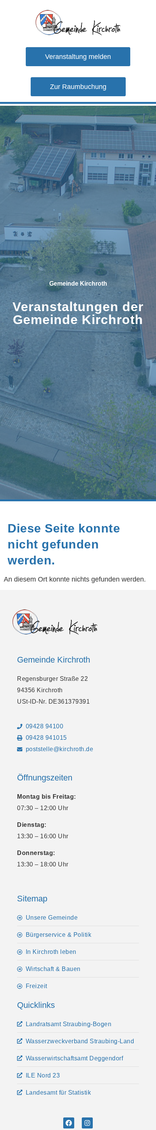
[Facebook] (68, 1122)
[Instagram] (87, 1122)
